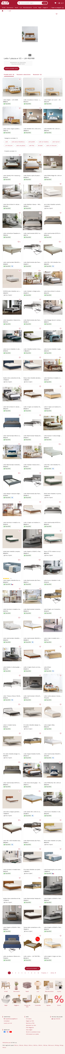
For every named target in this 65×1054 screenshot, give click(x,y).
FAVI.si (4, 1047)
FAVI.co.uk (51, 1045)
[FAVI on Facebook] (4, 1032)
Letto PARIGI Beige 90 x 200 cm (53, 175)
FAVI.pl (26, 1045)
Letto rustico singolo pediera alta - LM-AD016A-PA (17, 128)
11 (60, 444)
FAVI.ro (31, 1045)
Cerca (44, 3)
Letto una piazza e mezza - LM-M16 (34, 100)
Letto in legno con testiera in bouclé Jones (36, 522)
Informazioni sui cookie (32, 1034)
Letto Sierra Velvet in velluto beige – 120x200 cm (17, 204)
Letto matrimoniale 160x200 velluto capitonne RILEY (18, 262)
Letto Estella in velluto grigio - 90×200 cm (15, 667)
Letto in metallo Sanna (9, 725)
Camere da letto (27, 1006)
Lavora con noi (8, 1023)
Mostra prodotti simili (11, 68)
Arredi (3, 7)
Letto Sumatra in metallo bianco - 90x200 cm (16, 869)
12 (19, 241)
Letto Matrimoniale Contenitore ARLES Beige (36, 609)
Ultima (52, 973)
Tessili (16, 7)
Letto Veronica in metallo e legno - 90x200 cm (16, 609)
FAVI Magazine (30, 1027)
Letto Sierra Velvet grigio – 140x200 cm (35, 782)
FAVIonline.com (7, 1042)
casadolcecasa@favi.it (11, 1018)
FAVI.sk (21, 1045)
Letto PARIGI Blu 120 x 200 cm (52, 782)
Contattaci (7, 1021)
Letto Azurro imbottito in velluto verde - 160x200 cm (18, 349)
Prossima (43, 973)
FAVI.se (45, 1045)
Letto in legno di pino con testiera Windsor (35, 667)
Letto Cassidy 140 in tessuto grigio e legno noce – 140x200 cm (20, 175)
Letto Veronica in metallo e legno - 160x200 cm (16, 522)
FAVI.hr (40, 1045)
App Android (56, 1018)
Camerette (38, 1005)
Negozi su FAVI (30, 1021)
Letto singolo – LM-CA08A (10, 100)
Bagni (39, 7)
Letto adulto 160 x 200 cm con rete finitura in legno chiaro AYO (41, 811)
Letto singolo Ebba (49, 725)
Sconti (59, 1005)
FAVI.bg (57, 1045)
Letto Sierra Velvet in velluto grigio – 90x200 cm (16, 407)
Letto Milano (47, 667)
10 (38, 973)
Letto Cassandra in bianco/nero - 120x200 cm (16, 320)
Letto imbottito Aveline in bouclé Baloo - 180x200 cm (38, 349)
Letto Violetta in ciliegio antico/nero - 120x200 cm (38, 291)
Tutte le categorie (56, 7)
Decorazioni (10, 7)
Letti (10, 10)
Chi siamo (28, 1018)
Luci (21, 7)
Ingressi (48, 1005)
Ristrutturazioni (27, 7)
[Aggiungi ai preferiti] (56, 14)
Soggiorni (45, 7)
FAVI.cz (16, 1045)
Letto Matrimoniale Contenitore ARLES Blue (15, 464)
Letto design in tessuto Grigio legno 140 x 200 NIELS (18, 493)
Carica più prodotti (31, 968)
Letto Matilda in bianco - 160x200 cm (34, 204)
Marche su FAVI (30, 1023)
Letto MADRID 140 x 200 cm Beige (33, 128)
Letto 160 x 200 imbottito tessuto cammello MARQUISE (18, 840)
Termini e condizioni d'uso (33, 1032)
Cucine (35, 7)
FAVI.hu (35, 1045)
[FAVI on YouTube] (11, 1032)
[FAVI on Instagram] (7, 1032)
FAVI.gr (62, 1045)
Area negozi (29, 1029)
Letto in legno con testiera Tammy (33, 407)
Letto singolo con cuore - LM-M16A (54, 100)
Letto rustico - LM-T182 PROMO (32, 956)
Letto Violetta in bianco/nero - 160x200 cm (36, 464)
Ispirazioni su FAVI (31, 1025)
